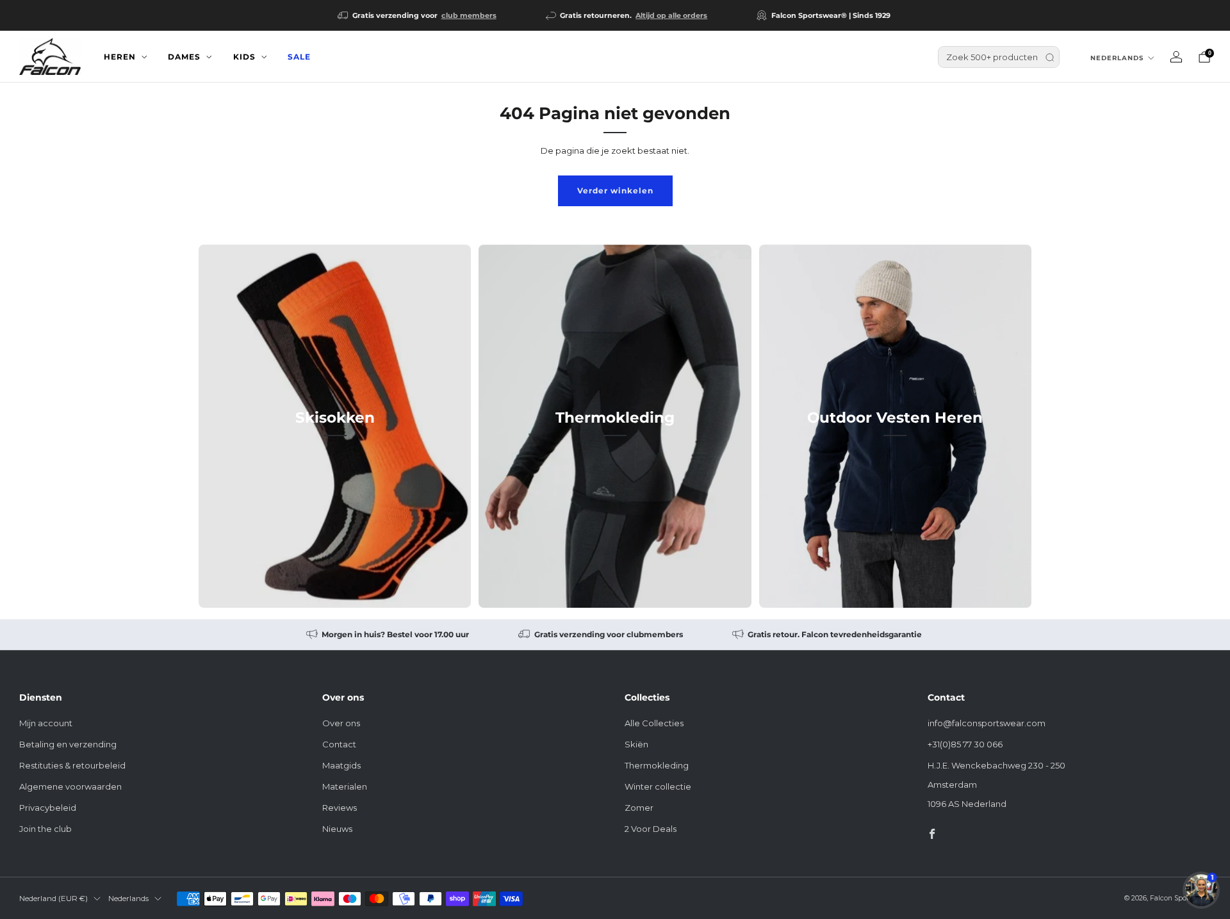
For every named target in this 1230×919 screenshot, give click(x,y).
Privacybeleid (47, 807)
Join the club (45, 829)
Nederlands (1117, 57)
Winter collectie (658, 786)
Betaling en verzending (68, 744)
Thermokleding (657, 765)
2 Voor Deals (650, 829)
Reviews (339, 807)
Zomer (639, 807)
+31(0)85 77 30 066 (965, 744)
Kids (244, 56)
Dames (184, 56)
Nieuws (337, 829)
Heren (120, 56)
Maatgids (341, 765)
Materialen (344, 786)
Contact (339, 744)
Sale (299, 56)
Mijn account (45, 723)
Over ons (341, 723)
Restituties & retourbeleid (72, 765)
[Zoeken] (1050, 57)
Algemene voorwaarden (70, 786)
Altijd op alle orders (671, 15)
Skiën (636, 744)
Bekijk (335, 475)
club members (468, 15)
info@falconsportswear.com (987, 723)
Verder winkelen (615, 190)
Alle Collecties (654, 723)
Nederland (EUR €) (53, 898)
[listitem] (418, 15)
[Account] (1176, 57)
